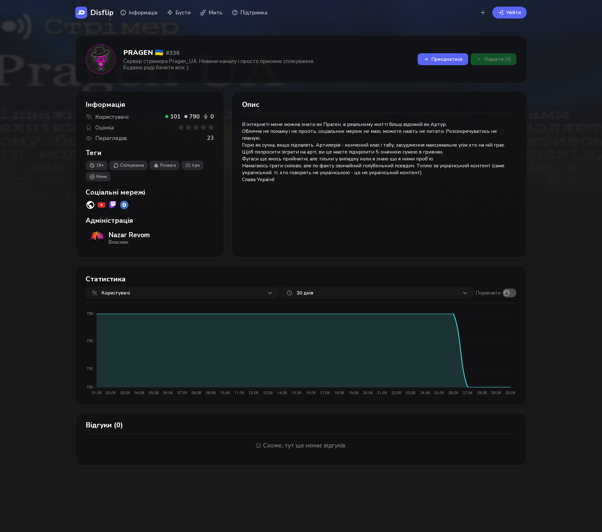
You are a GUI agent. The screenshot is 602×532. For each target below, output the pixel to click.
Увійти (513, 12)
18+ (100, 165)
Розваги (168, 165)
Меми (101, 177)
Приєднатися (446, 59)
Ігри (196, 165)
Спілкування (132, 165)
